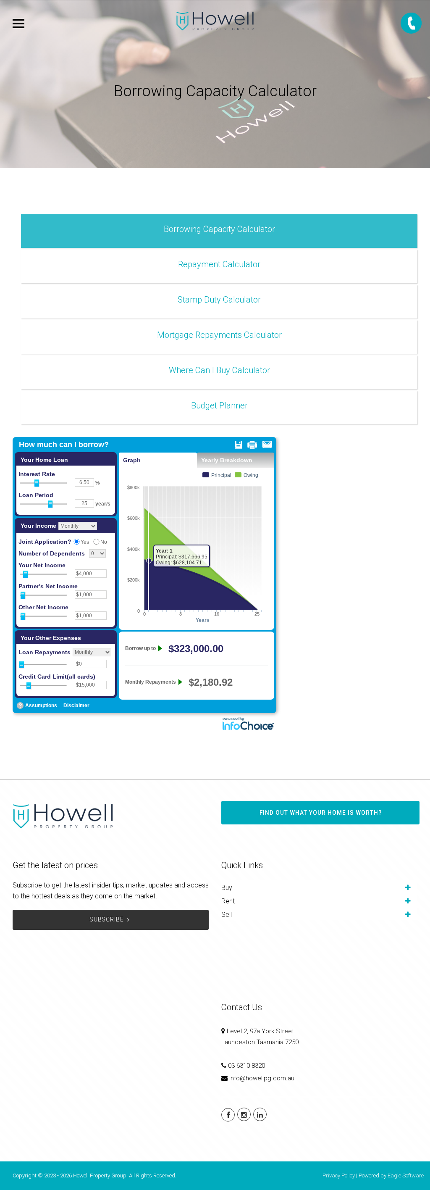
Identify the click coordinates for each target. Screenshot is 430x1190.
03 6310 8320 (246, 1065)
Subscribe (107, 919)
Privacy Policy (338, 1175)
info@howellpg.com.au (261, 1078)
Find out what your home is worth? (321, 812)
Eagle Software (406, 1175)
